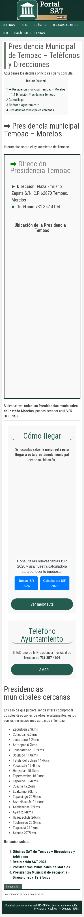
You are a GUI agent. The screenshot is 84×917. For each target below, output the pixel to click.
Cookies (52, 908)
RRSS (76, 908)
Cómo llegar (15, 100)
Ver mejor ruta (42, 604)
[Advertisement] (42, 280)
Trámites (40, 25)
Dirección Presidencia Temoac (33, 95)
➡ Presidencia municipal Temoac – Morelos (35, 89)
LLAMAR (42, 669)
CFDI (6, 33)
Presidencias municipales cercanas (30, 110)
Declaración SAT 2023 (29, 862)
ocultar (41, 81)
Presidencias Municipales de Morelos (41, 867)
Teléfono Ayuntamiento (22, 105)
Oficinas (9, 25)
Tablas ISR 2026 (26, 583)
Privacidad (40, 908)
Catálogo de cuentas (29, 33)
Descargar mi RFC (66, 25)
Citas (24, 25)
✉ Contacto (65, 908)
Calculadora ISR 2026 (54, 583)
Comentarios (13, 886)
